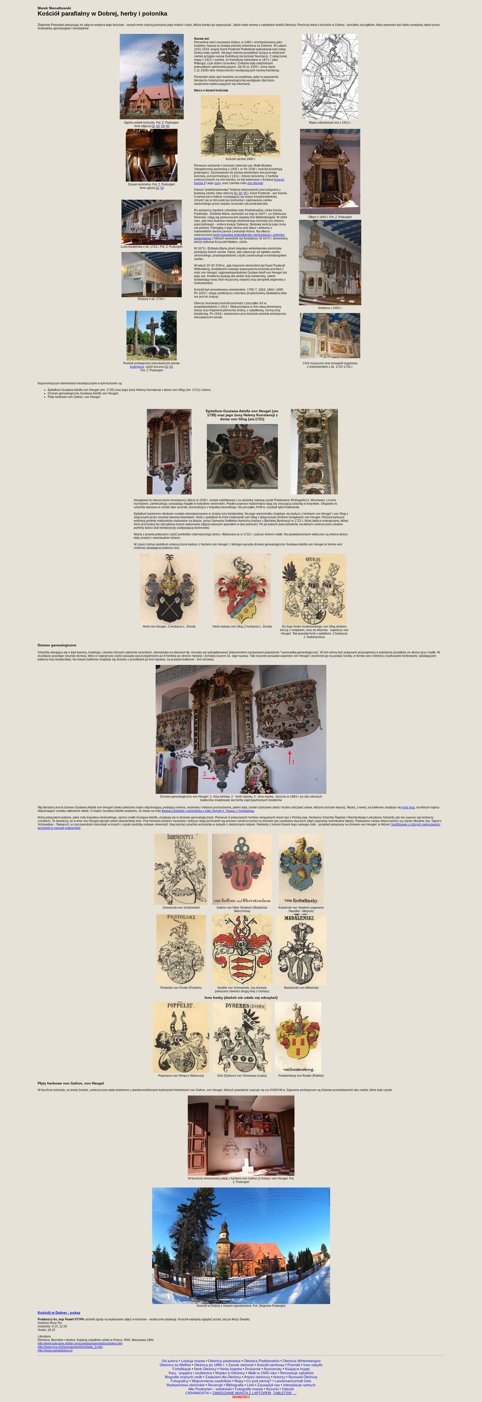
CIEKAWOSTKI (198, 1393)
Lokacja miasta (193, 1361)
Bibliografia (234, 1385)
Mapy (238, 1381)
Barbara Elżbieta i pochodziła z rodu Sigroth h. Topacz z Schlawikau (208, 811)
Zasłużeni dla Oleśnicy (223, 1377)
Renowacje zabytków (296, 1373)
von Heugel (255, 183)
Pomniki (293, 1365)
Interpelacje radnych (299, 1385)
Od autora (171, 1361)
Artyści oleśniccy (257, 1377)
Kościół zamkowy (270, 1365)
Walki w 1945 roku (263, 1373)
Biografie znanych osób (184, 1377)
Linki (250, 1385)
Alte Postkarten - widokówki (210, 1389)
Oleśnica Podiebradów (261, 1361)
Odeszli (288, 1389)
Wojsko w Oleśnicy (230, 1373)
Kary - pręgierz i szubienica (191, 1373)
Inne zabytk (312, 1365)
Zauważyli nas (269, 1385)
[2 (161, 188)
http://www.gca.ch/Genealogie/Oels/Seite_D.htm (70, 1347)
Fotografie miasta (249, 1389)
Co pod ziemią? (259, 1381)
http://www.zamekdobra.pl (55, 1350)
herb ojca (408, 807)
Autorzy (279, 1377)
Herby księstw (231, 1369)
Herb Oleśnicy (205, 1369)
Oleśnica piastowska (224, 1361)
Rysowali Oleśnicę (302, 1377)
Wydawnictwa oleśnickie (186, 1385)
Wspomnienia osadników (212, 1381)
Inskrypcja (137, 367)
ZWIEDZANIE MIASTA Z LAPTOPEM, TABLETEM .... (254, 1393)
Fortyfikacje (182, 1369)
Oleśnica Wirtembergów (302, 1361)
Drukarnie (253, 1369)
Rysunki (272, 1389)
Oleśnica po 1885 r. (209, 1365)
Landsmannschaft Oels (292, 1381)
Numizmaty (273, 1369)
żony (217, 183)
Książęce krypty (297, 1369)
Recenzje (216, 1385)
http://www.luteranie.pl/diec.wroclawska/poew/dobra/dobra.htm (80, 1343)
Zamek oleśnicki (241, 1365)
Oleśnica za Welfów (175, 1365)
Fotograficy (180, 1381)
